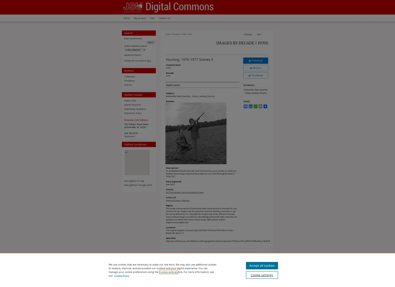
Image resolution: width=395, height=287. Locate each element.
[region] (197, 270)
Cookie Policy (121, 275)
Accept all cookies (262, 265)
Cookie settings (169, 272)
